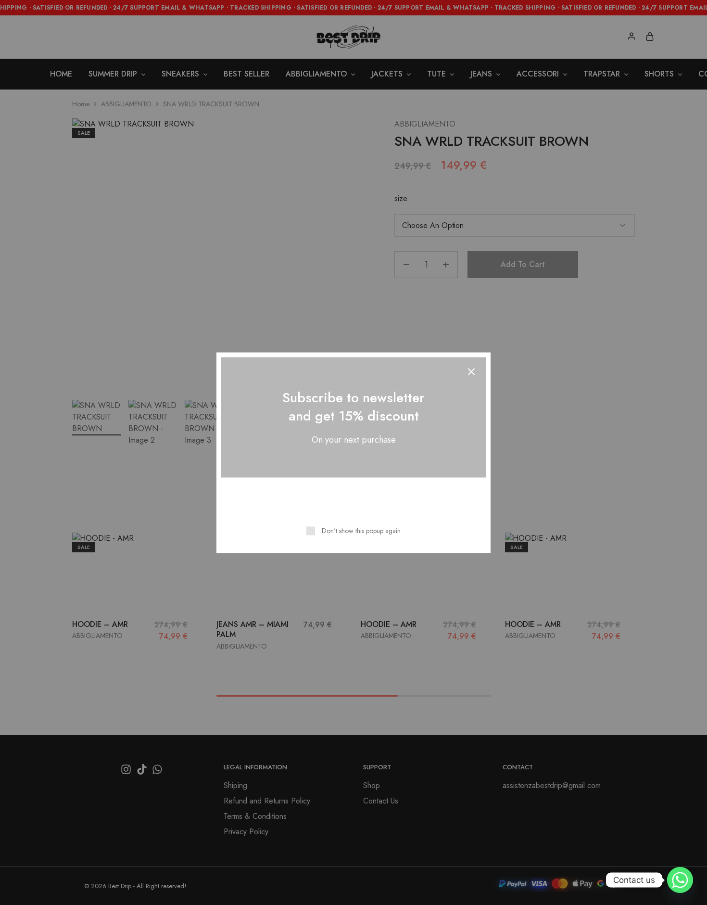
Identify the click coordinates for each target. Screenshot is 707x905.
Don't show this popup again (361, 530)
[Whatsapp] (680, 880)
